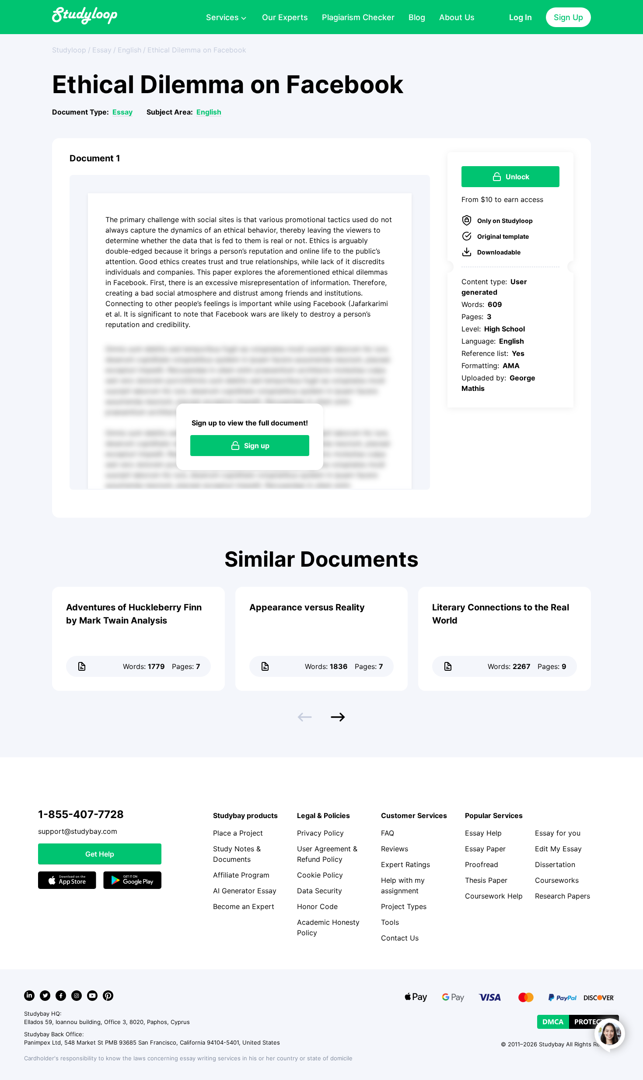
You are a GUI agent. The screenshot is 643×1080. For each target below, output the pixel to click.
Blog (417, 17)
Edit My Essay (558, 848)
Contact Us (400, 938)
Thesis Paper (486, 880)
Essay (122, 112)
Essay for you (557, 833)
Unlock (517, 176)
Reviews (394, 848)
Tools (390, 922)
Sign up (256, 445)
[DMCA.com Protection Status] (578, 1022)
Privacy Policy (320, 833)
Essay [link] (102, 49)
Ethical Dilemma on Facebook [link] (196, 49)
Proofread (481, 864)
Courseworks (557, 880)
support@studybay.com (77, 831)
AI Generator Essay (244, 890)
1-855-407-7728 (81, 814)
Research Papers (562, 896)
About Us (457, 17)
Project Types (403, 906)
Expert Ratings (405, 864)
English (208, 112)
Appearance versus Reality (307, 607)
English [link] (129, 49)
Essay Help (483, 833)
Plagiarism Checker (358, 17)
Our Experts (285, 17)
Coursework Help (494, 896)
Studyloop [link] (69, 49)
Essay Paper (485, 848)
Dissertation (555, 864)
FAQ (387, 833)
